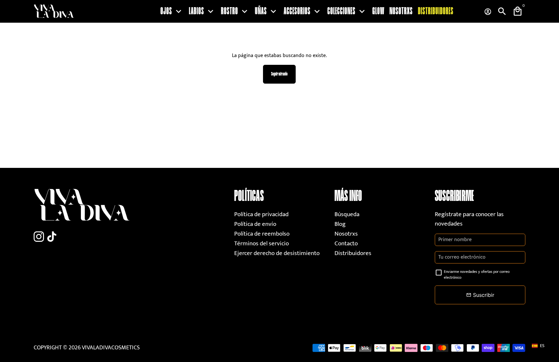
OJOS (172, 11)
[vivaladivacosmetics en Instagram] (39, 237)
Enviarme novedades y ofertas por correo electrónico (477, 274)
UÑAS (267, 11)
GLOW (378, 11)
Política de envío (255, 224)
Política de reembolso (262, 234)
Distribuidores (436, 11)
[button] (541, 345)
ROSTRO (235, 11)
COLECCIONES (347, 11)
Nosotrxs (401, 11)
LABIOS (202, 11)
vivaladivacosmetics (111, 348)
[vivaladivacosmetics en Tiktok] (52, 237)
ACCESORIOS (303, 11)
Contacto (346, 243)
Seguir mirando (279, 74)
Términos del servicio (261, 243)
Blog (339, 224)
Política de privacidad (261, 214)
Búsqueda (346, 214)
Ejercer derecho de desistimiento (277, 253)
